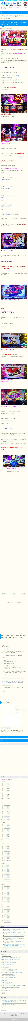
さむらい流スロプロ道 (6, 990)
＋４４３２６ (7, 788)
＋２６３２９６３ (7, 922)
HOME (14, 593)
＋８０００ (7, 830)
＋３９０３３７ (7, 851)
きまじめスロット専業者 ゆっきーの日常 (9, 969)
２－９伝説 (4, 954)
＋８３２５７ (7, 814)
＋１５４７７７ (7, 854)
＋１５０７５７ (7, 893)
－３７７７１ (7, 783)
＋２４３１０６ (7, 852)
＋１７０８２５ (7, 917)
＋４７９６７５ (7, 915)
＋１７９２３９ (7, 816)
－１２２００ (7, 824)
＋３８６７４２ (7, 916)
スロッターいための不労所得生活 (8, 970)
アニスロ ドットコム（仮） (7, 982)
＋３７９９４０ (7, 869)
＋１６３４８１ (7, 879)
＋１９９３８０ (7, 887)
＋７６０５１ (7, 828)
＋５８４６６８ (7, 839)
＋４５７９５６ (7, 912)
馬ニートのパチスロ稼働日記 (7, 974)
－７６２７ (7, 806)
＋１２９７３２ (7, 876)
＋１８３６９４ (7, 874)
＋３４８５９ (7, 831)
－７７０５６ (7, 906)
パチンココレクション (6, 965)
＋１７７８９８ (7, 914)
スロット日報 (4, 980)
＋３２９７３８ (7, 866)
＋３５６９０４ (7, 895)
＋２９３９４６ (7, 853)
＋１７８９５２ (7, 888)
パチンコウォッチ (5, 967)
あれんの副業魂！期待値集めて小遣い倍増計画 (10, 961)
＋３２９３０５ (7, 871)
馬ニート (6, 646)
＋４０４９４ (7, 787)
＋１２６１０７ (7, 817)
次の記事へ (23, 593)
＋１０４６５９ (7, 875)
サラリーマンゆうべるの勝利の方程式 (9, 977)
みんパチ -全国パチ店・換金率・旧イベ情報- (10, 987)
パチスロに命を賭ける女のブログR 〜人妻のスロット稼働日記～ (14, 985)
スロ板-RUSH (4, 988)
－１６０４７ (7, 803)
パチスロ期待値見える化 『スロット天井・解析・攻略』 (12, 972)
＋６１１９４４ (7, 894)
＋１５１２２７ (7, 910)
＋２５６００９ (7, 810)
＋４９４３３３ (7, 898)
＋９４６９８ (7, 907)
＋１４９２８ (7, 858)
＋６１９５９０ (7, 819)
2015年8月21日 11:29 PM (7, 648)
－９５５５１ (7, 868)
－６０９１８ (7, 892)
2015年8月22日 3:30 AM (9, 663)
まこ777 (3, 993)
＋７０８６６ (7, 857)
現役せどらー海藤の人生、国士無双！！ (9, 962)
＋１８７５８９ (7, 920)
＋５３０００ (7, 834)
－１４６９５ (7, 791)
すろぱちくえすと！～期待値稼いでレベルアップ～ (11, 957)
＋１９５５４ (7, 790)
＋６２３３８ (7, 856)
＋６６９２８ (7, 865)
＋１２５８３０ (7, 808)
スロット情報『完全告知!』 (7, 983)
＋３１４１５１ (7, 891)
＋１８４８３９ (7, 833)
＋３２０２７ (7, 846)
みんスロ (3, 992)
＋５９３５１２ (7, 897)
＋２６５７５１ (7, 909)
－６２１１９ (7, 899)
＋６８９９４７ (7, 886)
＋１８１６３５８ (7, 860)
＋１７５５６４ (7, 826)
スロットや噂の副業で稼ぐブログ (8, 964)
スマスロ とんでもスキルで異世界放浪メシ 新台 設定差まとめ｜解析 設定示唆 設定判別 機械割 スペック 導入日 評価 (14, 936)
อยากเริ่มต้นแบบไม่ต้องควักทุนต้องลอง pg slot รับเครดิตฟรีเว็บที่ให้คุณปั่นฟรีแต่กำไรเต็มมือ (14, 945)
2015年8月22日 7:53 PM (7, 685)
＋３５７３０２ (7, 872)
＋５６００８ (7, 845)
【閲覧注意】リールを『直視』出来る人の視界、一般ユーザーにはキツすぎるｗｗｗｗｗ (14, 930)
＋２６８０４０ (7, 911)
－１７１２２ (7, 825)
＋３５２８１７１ (7, 901)
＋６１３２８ (7, 889)
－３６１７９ (7, 836)
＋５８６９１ (7, 837)
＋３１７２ (7, 811)
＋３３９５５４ (7, 877)
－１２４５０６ (7, 807)
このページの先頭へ (14, 1019)
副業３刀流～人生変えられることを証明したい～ (11, 959)
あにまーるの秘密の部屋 (6, 956)
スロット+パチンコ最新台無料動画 (8, 975)
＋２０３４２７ (7, 870)
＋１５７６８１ (7, 829)
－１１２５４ (7, 805)
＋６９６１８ (7, 918)
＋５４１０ (7, 813)
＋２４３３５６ (7, 848)
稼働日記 (9, 28)
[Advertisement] (14, 533)
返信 (4, 657)
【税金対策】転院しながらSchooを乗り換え (10, 1005)
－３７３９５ (7, 784)
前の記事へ (4, 593)
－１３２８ (7, 798)
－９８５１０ (7, 835)
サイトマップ (4, 1010)
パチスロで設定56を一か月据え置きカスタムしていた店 (14, 932)
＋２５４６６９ (7, 849)
